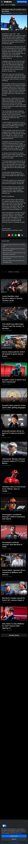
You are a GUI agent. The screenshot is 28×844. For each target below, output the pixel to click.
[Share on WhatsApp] (16, 235)
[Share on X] (6, 235)
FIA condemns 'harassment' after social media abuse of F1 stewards (14, 249)
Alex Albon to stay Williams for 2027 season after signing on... (13, 626)
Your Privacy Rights (14, 842)
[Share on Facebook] (12, 235)
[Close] (25, 821)
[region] (14, 832)
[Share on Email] (19, 235)
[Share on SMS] (22, 235)
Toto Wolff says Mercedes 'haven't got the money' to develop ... (13, 326)
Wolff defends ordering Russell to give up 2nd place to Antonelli (13, 257)
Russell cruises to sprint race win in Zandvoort (14, 381)
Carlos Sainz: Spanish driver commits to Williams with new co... (13, 572)
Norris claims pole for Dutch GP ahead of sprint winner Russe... (13, 354)
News (13, 4)
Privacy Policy (18, 833)
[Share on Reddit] (9, 235)
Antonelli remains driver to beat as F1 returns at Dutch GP (13, 433)
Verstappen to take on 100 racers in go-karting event (14, 245)
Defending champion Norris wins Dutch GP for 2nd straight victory (13, 261)
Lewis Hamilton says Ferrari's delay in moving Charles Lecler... (12, 298)
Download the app (21, 1)
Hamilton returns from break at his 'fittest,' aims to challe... (14, 489)
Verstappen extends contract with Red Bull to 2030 (12, 544)
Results (8, 4)
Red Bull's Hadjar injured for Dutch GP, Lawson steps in (13, 599)
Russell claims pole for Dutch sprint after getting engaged (14, 406)
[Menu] (1, 1)
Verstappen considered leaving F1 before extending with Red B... (13, 516)
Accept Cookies (14, 836)
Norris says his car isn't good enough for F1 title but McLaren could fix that (14, 253)
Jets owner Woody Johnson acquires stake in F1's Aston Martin (13, 461)
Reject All (14, 839)
